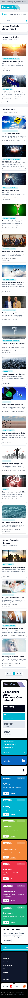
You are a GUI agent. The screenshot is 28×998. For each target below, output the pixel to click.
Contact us (6, 958)
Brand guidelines (7, 955)
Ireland (22, 933)
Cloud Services (14, 14)
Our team (5, 975)
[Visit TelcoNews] (9, 907)
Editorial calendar (7, 962)
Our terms (6, 979)
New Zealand (7, 937)
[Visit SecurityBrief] (9, 886)
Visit (5, 793)
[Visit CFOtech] (9, 778)
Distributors (22, 14)
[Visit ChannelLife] (9, 800)
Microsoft (7, 17)
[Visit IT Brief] (9, 864)
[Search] (20, 21)
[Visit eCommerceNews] (9, 821)
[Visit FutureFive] (9, 843)
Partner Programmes (17, 17)
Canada (11, 933)
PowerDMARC (4, 996)
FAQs (4, 969)
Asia (5, 933)
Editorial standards (8, 965)
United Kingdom (17, 937)
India (16, 933)
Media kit (13, 793)
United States (7, 940)
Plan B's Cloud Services (7, 994)
